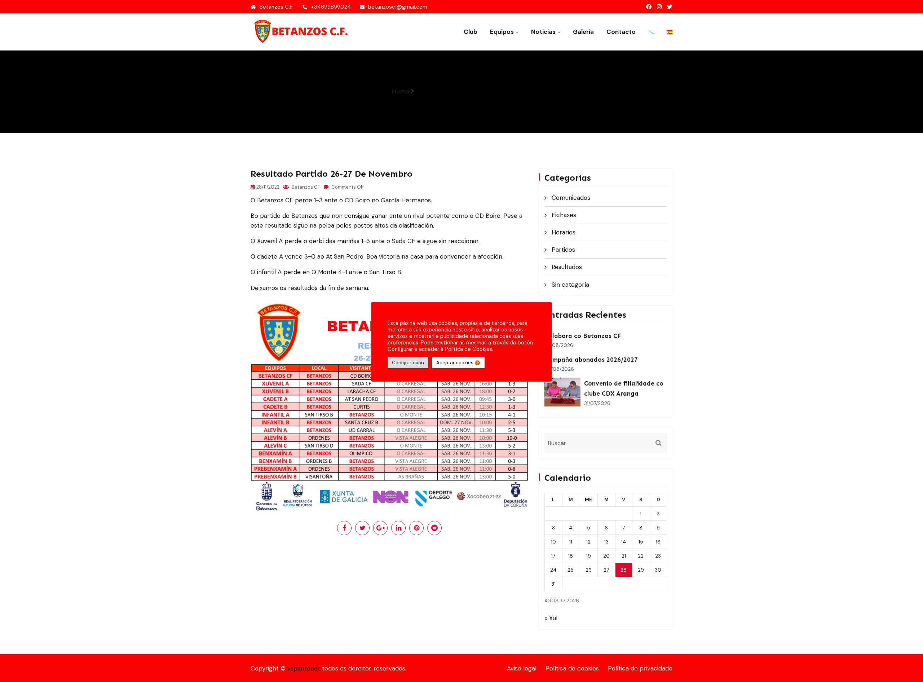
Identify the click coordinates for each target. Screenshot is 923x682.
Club (470, 32)
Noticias (543, 32)
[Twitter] (669, 7)
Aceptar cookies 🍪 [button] (458, 363)
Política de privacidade (640, 668)
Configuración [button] (408, 363)
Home (401, 91)
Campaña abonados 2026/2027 (591, 359)
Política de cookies (572, 668)
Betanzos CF (305, 187)
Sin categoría (570, 285)
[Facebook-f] (649, 7)
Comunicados (571, 198)
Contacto (621, 32)
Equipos (502, 32)
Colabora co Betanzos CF (582, 335)
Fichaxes (564, 215)
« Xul (550, 618)
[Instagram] (659, 7)
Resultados (567, 267)
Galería (583, 32)
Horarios (563, 232)
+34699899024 (331, 6)
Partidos (563, 250)
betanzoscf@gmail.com (397, 6)
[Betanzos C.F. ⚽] (299, 31)
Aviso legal (521, 668)
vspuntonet (303, 668)
